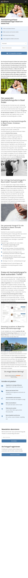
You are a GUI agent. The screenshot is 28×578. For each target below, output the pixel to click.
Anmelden (14, 441)
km (24, 47)
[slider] (18, 375)
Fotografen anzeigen (15, 53)
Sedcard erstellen (15, 454)
